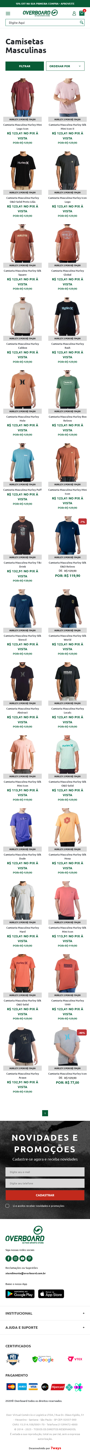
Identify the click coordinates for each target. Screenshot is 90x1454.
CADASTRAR (45, 1195)
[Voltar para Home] (40, 12)
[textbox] (45, 22)
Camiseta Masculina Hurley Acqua (22, 1075)
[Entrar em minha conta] (74, 13)
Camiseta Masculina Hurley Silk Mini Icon (22, 783)
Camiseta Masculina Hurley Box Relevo (68, 418)
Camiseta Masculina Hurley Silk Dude (22, 856)
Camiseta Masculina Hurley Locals (67, 710)
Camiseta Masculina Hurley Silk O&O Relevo (67, 564)
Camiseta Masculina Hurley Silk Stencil (22, 637)
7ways (56, 1447)
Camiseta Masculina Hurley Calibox (22, 346)
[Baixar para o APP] (21, 1294)
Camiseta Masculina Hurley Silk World (67, 637)
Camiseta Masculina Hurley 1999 (67, 1002)
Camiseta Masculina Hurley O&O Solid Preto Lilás (22, 200)
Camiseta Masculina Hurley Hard (22, 929)
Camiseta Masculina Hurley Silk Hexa (67, 856)
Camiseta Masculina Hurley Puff (22, 490)
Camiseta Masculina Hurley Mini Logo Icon (22, 126)
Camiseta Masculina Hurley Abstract (22, 710)
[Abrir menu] (7, 12)
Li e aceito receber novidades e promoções (38, 1205)
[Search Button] (82, 22)
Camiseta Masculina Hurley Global (67, 272)
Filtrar (24, 66)
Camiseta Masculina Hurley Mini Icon (67, 492)
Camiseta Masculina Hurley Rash (67, 346)
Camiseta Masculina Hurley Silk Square (22, 272)
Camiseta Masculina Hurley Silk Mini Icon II (67, 126)
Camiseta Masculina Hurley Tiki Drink (22, 564)
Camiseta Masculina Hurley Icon (67, 1073)
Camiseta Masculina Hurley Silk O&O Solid (67, 783)
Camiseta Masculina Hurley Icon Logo (67, 200)
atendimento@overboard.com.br (25, 1273)
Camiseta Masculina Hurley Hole (22, 418)
